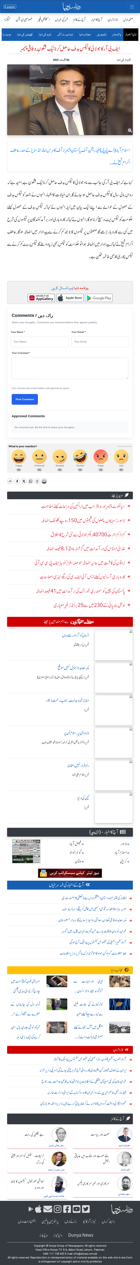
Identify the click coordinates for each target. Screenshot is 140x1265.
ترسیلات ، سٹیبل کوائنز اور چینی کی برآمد (27, 1159)
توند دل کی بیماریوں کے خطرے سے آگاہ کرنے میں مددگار (25, 1014)
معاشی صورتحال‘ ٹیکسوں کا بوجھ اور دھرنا (27, 1184)
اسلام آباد (120, 852)
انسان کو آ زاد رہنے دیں (75, 635)
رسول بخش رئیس (56, 1146)
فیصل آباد (75, 843)
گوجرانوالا (75, 852)
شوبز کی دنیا (44, 35)
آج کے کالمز (79, 19)
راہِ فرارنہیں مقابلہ (78, 765)
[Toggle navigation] (132, 6)
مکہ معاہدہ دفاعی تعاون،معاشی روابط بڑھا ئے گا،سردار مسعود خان (92, 920)
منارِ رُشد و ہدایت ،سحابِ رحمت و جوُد (67, 700)
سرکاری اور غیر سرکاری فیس (93, 1183)
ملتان (78, 861)
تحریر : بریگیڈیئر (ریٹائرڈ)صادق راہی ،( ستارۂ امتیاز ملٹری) (63, 677)
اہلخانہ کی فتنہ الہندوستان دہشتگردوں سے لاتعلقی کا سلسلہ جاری (94, 898)
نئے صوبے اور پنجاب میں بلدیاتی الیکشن (92, 1159)
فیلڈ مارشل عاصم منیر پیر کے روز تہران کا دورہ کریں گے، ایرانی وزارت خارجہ (87, 1092)
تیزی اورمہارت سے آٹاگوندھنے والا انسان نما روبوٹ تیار (88, 991)
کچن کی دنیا (83, 798)
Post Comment (25, 399)
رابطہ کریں (108, 1221)
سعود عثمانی (124, 1194)
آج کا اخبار (96, 19)
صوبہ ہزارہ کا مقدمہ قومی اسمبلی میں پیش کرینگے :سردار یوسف (94, 909)
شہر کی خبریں (61, 19)
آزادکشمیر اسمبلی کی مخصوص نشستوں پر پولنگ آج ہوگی (98, 942)
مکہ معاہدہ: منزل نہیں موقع (73, 667)
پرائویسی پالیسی (50, 1221)
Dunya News (80, 1235)
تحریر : (86, 710)
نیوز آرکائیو (89, 1221)
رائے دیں (71, 1221)
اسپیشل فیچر (44, 19)
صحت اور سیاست (100, 1134)
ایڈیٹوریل (101, 35)
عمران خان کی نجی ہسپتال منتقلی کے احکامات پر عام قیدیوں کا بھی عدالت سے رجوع (84, 1081)
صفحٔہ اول (128, 19)
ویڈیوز (43, 1235)
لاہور (123, 843)
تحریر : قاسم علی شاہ (80, 775)
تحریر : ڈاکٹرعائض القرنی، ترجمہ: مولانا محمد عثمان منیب (65, 742)
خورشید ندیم (124, 1146)
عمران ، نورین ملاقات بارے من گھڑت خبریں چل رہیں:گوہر (94, 931)
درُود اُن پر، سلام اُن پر (76, 732)
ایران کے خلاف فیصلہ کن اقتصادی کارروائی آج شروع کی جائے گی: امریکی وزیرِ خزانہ (83, 1070)
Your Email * (78, 332)
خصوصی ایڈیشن (24, 19)
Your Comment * (21, 353)
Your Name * (18, 332)
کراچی (123, 861)
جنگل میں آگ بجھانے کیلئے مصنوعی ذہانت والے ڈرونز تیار (88, 1037)
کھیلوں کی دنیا (25, 35)
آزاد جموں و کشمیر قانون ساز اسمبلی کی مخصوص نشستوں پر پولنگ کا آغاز (90, 1059)
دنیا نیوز (57, 1235)
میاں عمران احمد (56, 1170)
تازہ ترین (113, 19)
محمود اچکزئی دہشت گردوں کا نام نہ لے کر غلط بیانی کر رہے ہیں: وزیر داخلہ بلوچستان (83, 1103)
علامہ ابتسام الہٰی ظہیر (54, 1196)
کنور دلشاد (125, 1170)
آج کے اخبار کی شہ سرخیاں (66, 885)
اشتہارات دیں (27, 1221)
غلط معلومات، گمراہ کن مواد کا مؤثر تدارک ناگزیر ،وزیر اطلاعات (93, 953)
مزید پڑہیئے (117, 495)
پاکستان (116, 35)
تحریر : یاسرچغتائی (81, 645)
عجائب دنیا (85, 35)
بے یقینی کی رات (34, 1134)
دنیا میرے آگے (65, 35)
